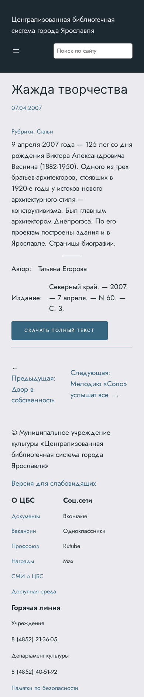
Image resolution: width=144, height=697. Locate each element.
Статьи (45, 131)
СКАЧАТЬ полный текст (59, 330)
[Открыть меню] (15, 50)
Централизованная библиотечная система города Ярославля (62, 24)
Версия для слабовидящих (53, 483)
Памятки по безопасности (44, 688)
